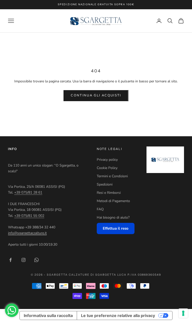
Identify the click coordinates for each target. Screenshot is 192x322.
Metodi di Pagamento (113, 201)
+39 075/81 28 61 (28, 192)
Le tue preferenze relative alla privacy (118, 315)
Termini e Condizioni (112, 176)
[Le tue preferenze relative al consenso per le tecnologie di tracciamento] (183, 313)
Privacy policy (107, 159)
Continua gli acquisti (96, 95)
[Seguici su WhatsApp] (36, 259)
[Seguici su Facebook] (10, 259)
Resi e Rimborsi (109, 192)
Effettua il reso (115, 228)
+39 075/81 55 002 (29, 215)
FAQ (100, 209)
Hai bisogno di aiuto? (113, 217)
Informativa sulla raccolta (48, 315)
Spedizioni (104, 184)
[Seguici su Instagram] (23, 259)
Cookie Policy (107, 168)
